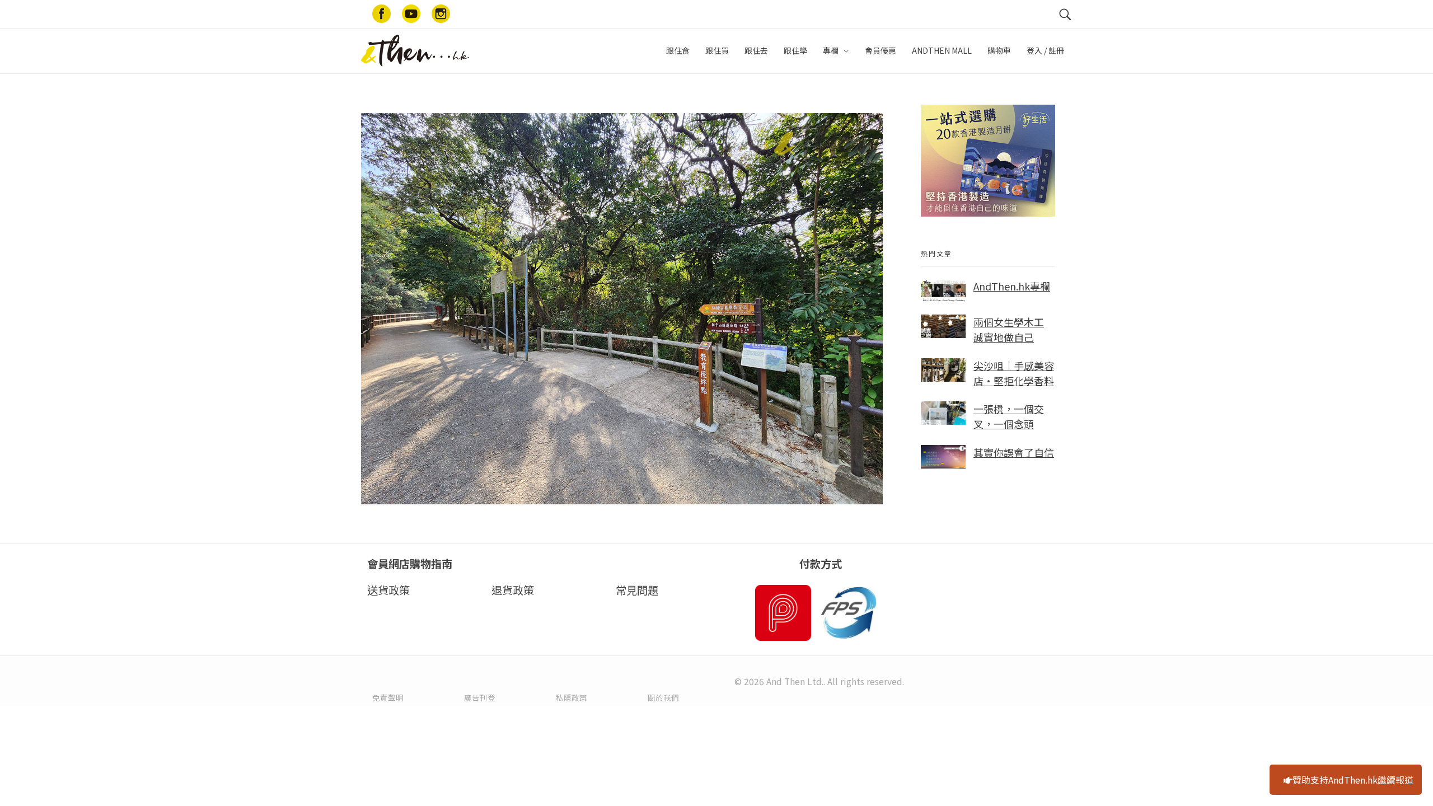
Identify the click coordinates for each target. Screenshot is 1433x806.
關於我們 (663, 697)
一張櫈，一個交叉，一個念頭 (1008, 416)
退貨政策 (512, 590)
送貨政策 (388, 590)
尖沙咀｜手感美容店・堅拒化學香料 (1013, 373)
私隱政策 (571, 697)
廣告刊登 (479, 697)
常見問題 (637, 590)
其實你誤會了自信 (1013, 452)
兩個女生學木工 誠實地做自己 (1008, 329)
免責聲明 (388, 697)
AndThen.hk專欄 (1011, 286)
